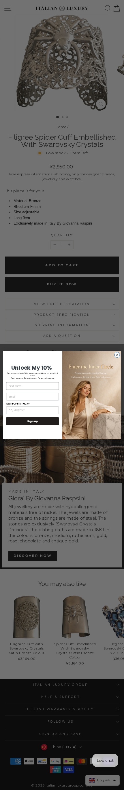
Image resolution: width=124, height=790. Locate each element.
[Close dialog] (117, 354)
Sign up (32, 421)
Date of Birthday (18, 403)
